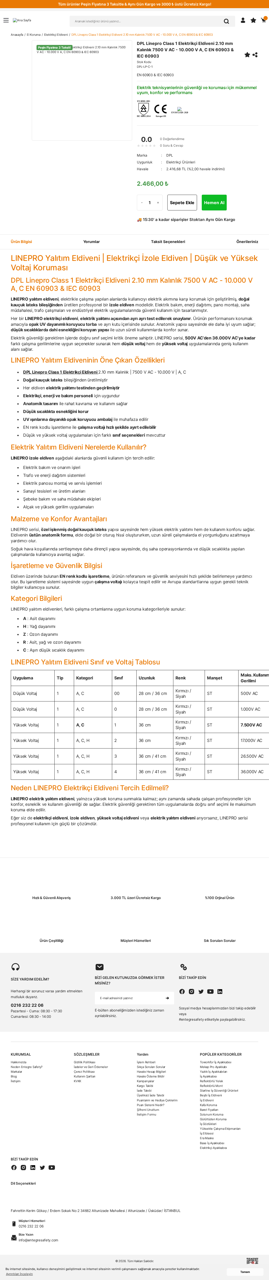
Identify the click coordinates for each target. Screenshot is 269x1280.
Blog (14, 1076)
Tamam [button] (245, 1271)
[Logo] (22, 20)
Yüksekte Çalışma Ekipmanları (220, 1129)
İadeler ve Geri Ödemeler (91, 1067)
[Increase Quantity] (157, 202)
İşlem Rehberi (146, 1062)
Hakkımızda (18, 1062)
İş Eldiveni (207, 1100)
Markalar (16, 1071)
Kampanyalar (145, 1081)
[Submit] (167, 998)
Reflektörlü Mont (211, 1086)
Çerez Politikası (84, 1071)
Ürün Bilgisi (21, 241)
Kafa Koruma (208, 1105)
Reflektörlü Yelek (211, 1081)
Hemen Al (214, 202)
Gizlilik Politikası (84, 1062)
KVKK (77, 1081)
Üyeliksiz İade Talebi (150, 1095)
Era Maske (207, 1138)
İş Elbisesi (207, 1133)
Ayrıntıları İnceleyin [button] (19, 1274)
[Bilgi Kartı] (143, 108)
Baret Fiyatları (209, 1110)
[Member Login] (243, 20)
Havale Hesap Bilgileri (151, 1071)
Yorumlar (91, 241)
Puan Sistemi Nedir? (150, 1105)
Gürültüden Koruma (213, 1119)
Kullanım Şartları (84, 1076)
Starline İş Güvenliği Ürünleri (219, 1090)
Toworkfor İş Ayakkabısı (215, 1062)
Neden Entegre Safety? (27, 1067)
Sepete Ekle (182, 202)
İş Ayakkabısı (208, 1076)
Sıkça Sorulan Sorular (151, 1067)
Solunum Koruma (211, 1114)
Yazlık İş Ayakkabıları (213, 1071)
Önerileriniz (247, 241)
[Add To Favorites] (247, 54)
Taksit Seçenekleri (168, 241)
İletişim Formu (146, 1114)
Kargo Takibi (145, 1086)
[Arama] (226, 21)
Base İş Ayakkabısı (212, 1143)
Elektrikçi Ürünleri (180, 162)
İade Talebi (144, 1090)
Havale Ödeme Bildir (150, 1076)
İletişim (15, 1081)
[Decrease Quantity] (141, 202)
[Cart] (263, 20)
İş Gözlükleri (208, 1124)
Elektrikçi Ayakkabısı (213, 1148)
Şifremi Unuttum (148, 1110)
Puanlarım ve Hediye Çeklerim (157, 1100)
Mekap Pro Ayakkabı (213, 1067)
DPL (169, 155)
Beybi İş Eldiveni (211, 1095)
